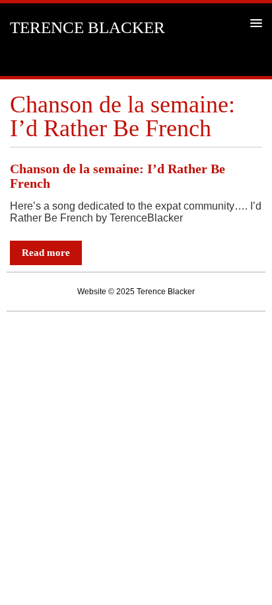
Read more (46, 252)
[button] (254, 22)
